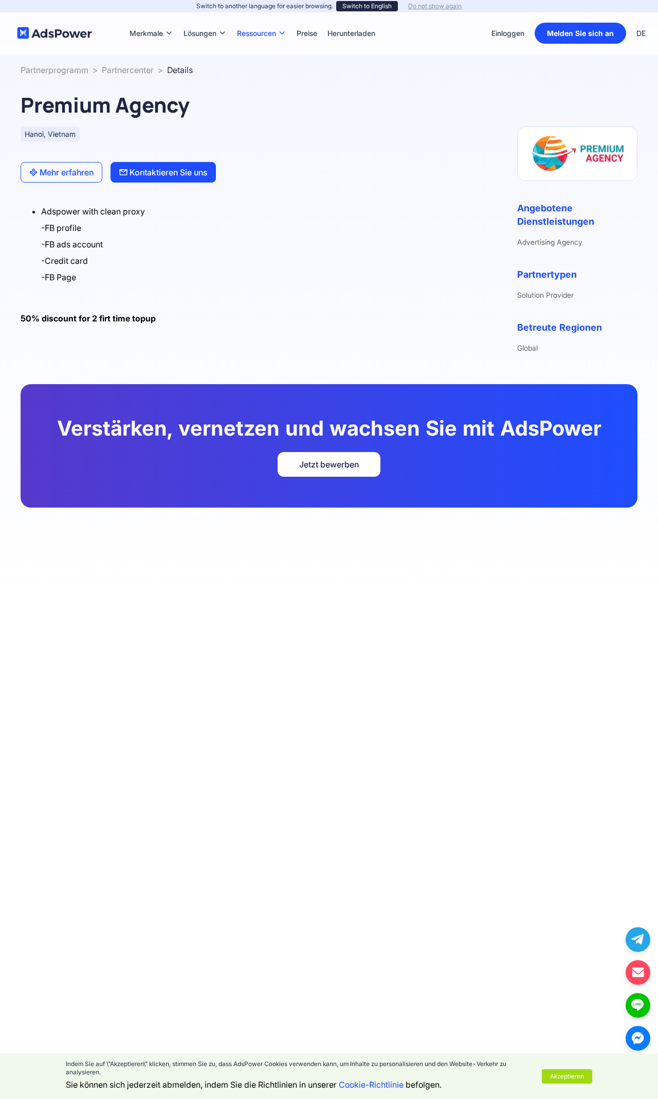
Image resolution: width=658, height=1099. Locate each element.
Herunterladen (351, 17)
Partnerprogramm (54, 70)
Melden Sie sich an (580, 33)
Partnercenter (128, 70)
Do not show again (435, 6)
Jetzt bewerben (329, 464)
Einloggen (507, 33)
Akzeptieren (567, 1076)
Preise (307, 17)
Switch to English (367, 6)
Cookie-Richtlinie (371, 1084)
